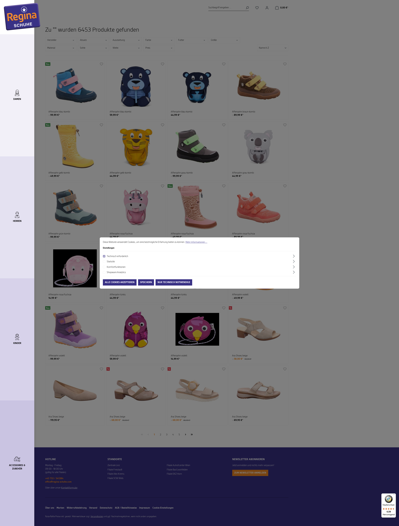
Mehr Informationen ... (196, 242)
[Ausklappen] (294, 256)
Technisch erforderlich (117, 256)
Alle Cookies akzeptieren (120, 282)
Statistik (111, 261)
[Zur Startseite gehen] (22, 17)
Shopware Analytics (116, 272)
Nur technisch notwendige (174, 282)
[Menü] (394, 495)
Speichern (146, 282)
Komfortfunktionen (116, 267)
